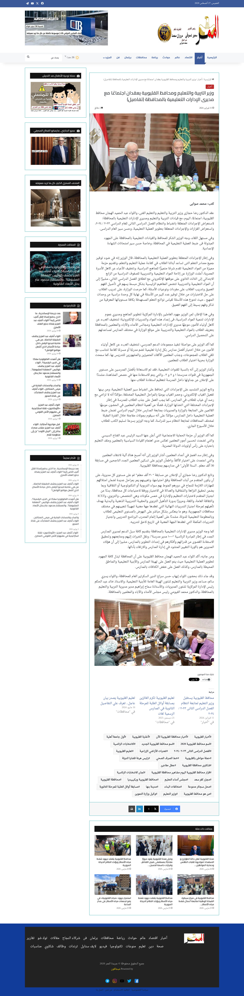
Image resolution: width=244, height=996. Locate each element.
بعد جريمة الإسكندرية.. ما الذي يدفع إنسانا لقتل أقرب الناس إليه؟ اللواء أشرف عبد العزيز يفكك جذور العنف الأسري (57, 277)
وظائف (61, 946)
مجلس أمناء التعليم (176, 779)
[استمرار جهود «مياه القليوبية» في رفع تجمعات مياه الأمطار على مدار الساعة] (112, 884)
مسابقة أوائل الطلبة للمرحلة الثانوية (118, 786)
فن (118, 57)
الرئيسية (212, 57)
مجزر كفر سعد (202, 779)
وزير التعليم (169, 794)
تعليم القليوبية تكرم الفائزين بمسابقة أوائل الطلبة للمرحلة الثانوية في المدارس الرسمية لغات (156, 706)
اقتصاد (188, 57)
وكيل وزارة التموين (145, 794)
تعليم (142, 946)
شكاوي (49, 946)
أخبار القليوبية (202, 736)
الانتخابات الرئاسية (123, 744)
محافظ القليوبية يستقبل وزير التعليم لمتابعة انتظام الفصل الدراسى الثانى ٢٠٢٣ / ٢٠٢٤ (196, 706)
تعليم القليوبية (124, 751)
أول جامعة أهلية (115, 736)
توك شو (42, 938)
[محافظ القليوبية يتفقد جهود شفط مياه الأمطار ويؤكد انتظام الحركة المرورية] (112, 845)
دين (151, 946)
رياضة (154, 57)
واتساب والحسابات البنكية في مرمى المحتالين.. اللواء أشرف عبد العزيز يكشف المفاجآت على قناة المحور (46, 390)
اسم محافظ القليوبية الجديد (157, 744)
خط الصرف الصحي (167, 758)
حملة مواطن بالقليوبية (197, 758)
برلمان (127, 57)
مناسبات (35, 946)
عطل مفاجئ (168, 765)
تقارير (31, 938)
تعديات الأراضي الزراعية (153, 751)
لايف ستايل (88, 946)
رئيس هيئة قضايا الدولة (135, 758)
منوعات (131, 946)
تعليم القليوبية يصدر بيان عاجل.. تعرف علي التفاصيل (117, 700)
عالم (177, 57)
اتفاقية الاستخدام (122, 990)
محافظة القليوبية (110, 779)
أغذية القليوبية (140, 736)
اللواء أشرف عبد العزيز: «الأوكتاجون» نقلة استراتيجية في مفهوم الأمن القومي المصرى (46, 410)
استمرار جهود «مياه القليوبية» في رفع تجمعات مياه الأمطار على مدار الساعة (114, 901)
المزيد (108, 57)
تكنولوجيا (116, 946)
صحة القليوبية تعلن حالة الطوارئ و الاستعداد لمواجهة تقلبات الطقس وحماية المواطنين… (197, 862)
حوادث (166, 57)
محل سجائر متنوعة (199, 786)
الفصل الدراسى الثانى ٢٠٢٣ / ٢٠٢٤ (192, 751)
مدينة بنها (151, 786)
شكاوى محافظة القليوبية (196, 765)
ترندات (73, 946)
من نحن (108, 990)
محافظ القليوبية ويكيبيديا (142, 779)
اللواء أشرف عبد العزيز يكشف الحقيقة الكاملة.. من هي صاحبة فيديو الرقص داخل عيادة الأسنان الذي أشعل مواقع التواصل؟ (46, 343)
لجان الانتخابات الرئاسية (130, 772)
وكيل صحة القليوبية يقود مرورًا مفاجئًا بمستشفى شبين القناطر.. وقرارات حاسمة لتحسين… (156, 862)
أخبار (199, 57)
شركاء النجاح (71, 938)
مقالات (54, 938)
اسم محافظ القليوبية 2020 (195, 744)
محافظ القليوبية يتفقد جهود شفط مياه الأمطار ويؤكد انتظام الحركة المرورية (114, 862)
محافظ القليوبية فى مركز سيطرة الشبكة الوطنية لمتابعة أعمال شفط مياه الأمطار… (196, 901)
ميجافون (115, 969)
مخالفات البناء (172, 786)
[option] (55, 269)
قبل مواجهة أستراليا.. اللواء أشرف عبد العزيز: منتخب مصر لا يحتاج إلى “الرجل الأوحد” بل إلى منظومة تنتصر (45, 429)
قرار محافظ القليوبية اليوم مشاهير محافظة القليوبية (180, 772)
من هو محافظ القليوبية (197, 794)
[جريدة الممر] (188, 30)
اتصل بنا (99, 990)
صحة (160, 946)
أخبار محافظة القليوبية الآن (171, 736)
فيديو (103, 946)
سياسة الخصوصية (139, 990)
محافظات (141, 57)
